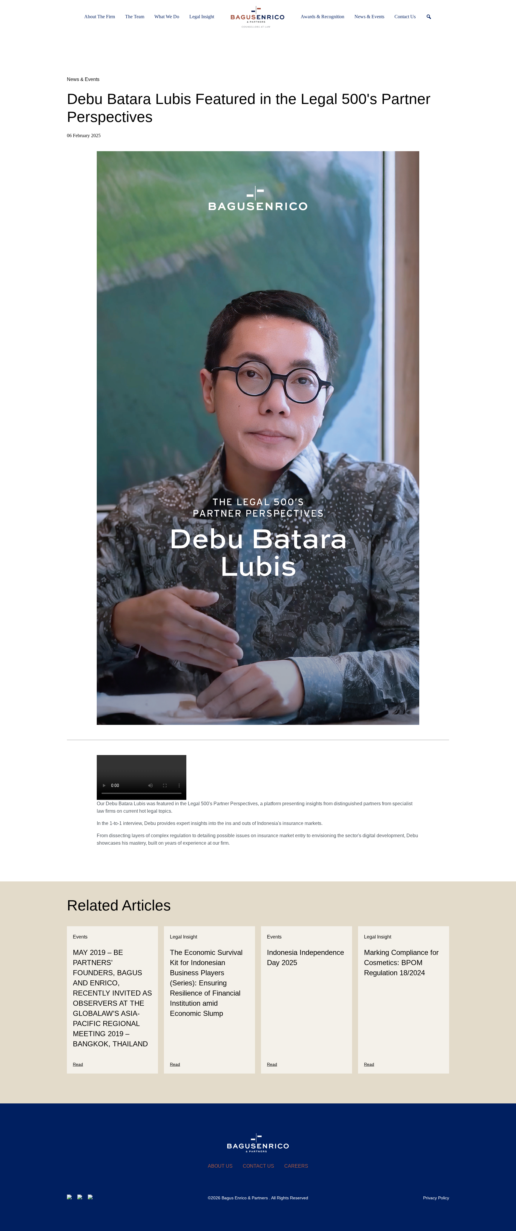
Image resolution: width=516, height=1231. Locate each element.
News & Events (83, 79)
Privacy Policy (436, 1197)
